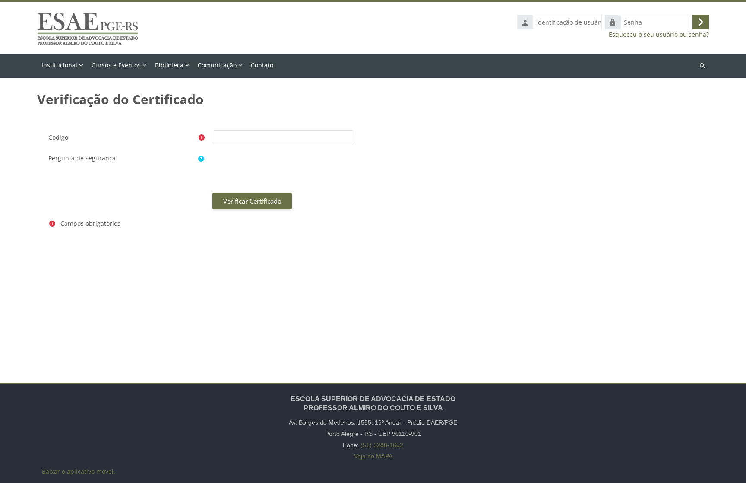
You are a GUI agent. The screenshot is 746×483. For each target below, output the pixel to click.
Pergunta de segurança (82, 158)
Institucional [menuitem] (59, 65)
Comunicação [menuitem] (217, 65)
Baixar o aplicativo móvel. (78, 471)
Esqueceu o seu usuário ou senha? (659, 34)
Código (58, 137)
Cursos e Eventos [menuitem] (116, 65)
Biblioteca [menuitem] (169, 65)
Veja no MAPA (373, 456)
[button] (201, 158)
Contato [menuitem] (262, 65)
